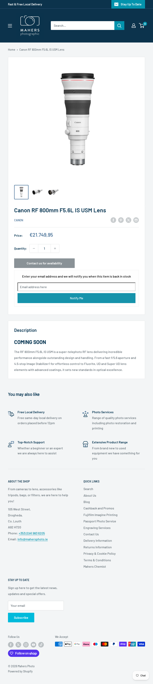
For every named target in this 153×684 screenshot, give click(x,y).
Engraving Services (97, 528)
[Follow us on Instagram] (26, 644)
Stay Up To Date (131, 4)
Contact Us (91, 534)
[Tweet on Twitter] (128, 220)
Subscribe (21, 617)
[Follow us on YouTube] (33, 644)
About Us (89, 495)
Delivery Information (97, 540)
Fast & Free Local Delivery (25, 4)
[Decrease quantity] (34, 248)
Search (88, 489)
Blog (86, 502)
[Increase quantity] (55, 248)
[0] (141, 25)
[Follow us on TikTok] (41, 644)
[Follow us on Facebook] (11, 644)
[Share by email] (136, 220)
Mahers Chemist (94, 566)
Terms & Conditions (97, 560)
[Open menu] (10, 25)
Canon (18, 220)
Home (11, 49)
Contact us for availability (44, 263)
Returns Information (97, 547)
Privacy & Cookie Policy (99, 553)
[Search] (119, 25)
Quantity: (20, 248)
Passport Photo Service (99, 521)
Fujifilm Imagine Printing (100, 515)
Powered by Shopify (20, 671)
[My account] (134, 25)
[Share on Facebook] (113, 220)
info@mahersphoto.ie (33, 539)
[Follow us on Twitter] (18, 644)
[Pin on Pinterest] (121, 220)
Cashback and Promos (98, 508)
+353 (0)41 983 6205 (32, 533)
